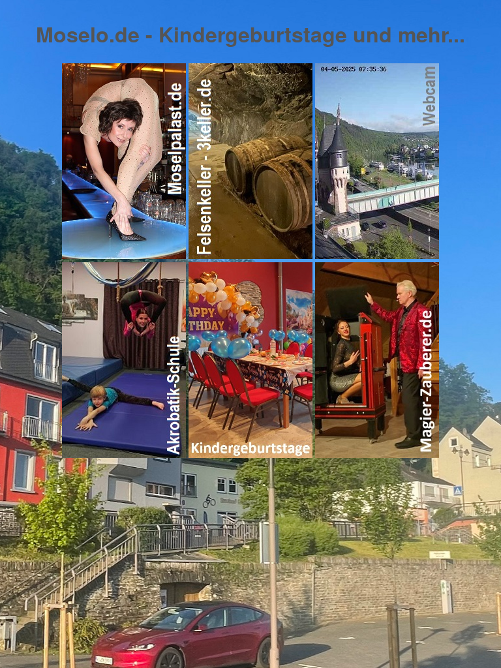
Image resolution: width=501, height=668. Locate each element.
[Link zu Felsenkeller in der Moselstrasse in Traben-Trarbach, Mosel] (250, 254)
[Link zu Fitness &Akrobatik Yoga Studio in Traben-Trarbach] (124, 453)
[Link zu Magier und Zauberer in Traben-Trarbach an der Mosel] (377, 453)
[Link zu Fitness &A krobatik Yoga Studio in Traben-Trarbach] (250, 453)
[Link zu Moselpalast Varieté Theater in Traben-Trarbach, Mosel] (124, 254)
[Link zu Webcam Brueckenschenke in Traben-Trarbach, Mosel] (377, 254)
